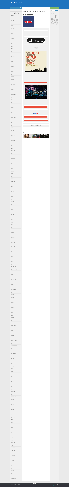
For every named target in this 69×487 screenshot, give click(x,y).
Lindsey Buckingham (13, 289)
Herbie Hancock (13, 217)
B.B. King (12, 46)
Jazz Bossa (12, 234)
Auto (12, 41)
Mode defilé (12, 310)
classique (12, 115)
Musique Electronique (13, 325)
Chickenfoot (12, 109)
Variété (12, 465)
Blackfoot (12, 69)
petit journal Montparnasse (14, 353)
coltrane (53, 17)
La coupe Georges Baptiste (14, 259)
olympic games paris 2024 (14, 340)
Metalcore (12, 304)
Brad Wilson (12, 81)
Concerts (12, 122)
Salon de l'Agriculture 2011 (14, 412)
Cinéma (12, 112)
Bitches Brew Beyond (13, 66)
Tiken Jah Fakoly (13, 450)
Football (12, 183)
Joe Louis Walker (13, 242)
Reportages (12, 381)
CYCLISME (12, 130)
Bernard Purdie (13, 58)
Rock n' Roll (12, 401)
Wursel (12, 475)
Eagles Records (13, 160)
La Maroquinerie (13, 261)
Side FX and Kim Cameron (14, 417)
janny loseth (54, 22)
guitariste (53, 21)
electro (12, 163)
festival (56, 19)
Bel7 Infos (14, 2)
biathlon (12, 61)
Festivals (12, 173)
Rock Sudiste (12, 404)
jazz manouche (13, 237)
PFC (11, 355)
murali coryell (56, 24)
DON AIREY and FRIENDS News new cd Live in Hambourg (43, 140)
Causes (12, 99)
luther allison (54, 23)
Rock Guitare (12, 399)
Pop (11, 361)
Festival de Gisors (13, 171)
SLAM (12, 419)
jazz (55, 22)
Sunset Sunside (13, 432)
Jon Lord (12, 251)
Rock (12, 394)
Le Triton (12, 282)
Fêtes (12, 178)
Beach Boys (12, 51)
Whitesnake (12, 470)
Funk (12, 186)
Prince (12, 363)
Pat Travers (12, 348)
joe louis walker (57, 22)
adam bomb (52, 14)
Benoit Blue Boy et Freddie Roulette (15, 53)
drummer (12, 155)
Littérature (12, 292)
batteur (52, 15)
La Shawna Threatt (13, 266)
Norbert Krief (12, 335)
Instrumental (12, 227)
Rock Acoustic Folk (13, 396)
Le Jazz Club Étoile (13, 271)
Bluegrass (12, 71)
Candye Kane (12, 89)
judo (11, 253)
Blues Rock (12, 76)
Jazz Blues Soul (13, 232)
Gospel (12, 199)
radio (12, 373)
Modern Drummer (13, 312)
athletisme (12, 38)
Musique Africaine (13, 320)
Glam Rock (12, 196)
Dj (11, 145)
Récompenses (13, 378)
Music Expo (12, 317)
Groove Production (13, 206)
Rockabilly (12, 406)
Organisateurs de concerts (14, 345)
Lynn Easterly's (13, 299)
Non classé (12, 333)
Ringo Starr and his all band (14, 389)
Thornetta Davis (13, 447)
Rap (11, 376)
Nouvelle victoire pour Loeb (14, 338)
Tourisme (12, 460)
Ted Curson (12, 437)
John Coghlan (12, 248)
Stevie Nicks (12, 424)
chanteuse (52, 17)
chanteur (55, 16)
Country (12, 125)
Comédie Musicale (13, 117)
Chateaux (12, 107)
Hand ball (12, 209)
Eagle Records (13, 158)
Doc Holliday (12, 148)
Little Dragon (12, 294)
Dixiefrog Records (13, 143)
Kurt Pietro (12, 256)
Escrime (12, 168)
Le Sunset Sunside (13, 279)
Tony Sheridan (13, 458)
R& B (12, 371)
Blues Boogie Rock (13, 74)
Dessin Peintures (13, 140)
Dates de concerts (13, 135)
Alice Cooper (12, 28)
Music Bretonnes (13, 315)
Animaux (12, 33)
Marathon (12, 302)
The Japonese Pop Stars (14, 445)
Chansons (12, 102)
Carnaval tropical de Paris (14, 94)
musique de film (13, 322)
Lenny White (12, 284)
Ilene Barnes (12, 224)
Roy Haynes (12, 409)
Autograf (12, 43)
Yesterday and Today (13, 478)
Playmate (12, 358)
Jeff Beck (12, 240)
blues (56, 15)
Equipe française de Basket (14, 166)
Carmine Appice (13, 92)
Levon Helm (12, 287)
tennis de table (13, 442)
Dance (12, 132)
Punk (12, 368)
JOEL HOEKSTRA (13, 246)
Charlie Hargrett (13, 104)
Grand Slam (12, 201)
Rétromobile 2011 (13, 384)
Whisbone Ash (13, 468)
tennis (12, 440)
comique (12, 120)
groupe (55, 20)
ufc (11, 463)
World (12, 473)
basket (12, 48)
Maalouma (57, 23)
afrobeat (12, 25)
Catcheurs (12, 97)
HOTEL (12, 222)
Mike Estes (12, 307)
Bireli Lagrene (12, 64)
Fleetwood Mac (13, 181)
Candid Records (36, 110)
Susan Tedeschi (13, 435)
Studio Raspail (13, 429)
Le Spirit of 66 (12, 276)
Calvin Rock (12, 86)
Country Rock (12, 127)
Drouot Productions (13, 153)
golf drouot (54, 20)
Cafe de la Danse (13, 84)
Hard (12, 211)
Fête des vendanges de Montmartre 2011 (16, 176)
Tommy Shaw (13, 455)
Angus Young (12, 30)
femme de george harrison (53, 19)
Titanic (12, 452)
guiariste (57, 20)
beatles (54, 15)
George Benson (13, 191)
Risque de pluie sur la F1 (14, 391)
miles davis (53, 24)
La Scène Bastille (13, 264)
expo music (56, 18)
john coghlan (52, 23)
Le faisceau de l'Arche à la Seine (14, 269)
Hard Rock (12, 214)
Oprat (12, 343)
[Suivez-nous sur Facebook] (20, 7)
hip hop (12, 219)
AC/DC (12, 18)
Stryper (12, 427)
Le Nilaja (12, 274)
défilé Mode (12, 137)
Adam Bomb (12, 23)
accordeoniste (13, 20)
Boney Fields (12, 79)
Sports (12, 422)
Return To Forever (13, 386)
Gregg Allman (12, 204)
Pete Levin (12, 350)
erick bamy (54, 18)
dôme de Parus (13, 150)
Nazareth (12, 330)
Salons (12, 414)
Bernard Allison (13, 56)
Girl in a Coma (12, 194)
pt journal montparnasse (14, 366)
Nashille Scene (13, 327)
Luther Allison (12, 297)
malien (51, 24)
